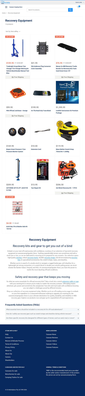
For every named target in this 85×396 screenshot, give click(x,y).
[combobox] (47, 10)
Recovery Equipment (14, 13)
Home (4, 13)
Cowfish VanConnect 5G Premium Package (67, 112)
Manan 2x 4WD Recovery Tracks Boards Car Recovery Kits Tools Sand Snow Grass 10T (66, 68)
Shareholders (9, 360)
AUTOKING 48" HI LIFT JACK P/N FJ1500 (17, 189)
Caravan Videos (51, 344)
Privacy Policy (10, 347)
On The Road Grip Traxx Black (41, 110)
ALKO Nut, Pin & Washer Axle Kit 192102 (16, 228)
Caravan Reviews (52, 338)
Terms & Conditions (12, 344)
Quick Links (79, 2)
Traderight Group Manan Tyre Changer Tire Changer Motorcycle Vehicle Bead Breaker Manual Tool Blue (17, 69)
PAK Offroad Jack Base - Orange (16, 110)
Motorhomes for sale (12, 374)
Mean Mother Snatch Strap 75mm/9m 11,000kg (65, 150)
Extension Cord (36, 149)
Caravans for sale (11, 371)
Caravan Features (52, 347)
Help (6, 334)
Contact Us (9, 338)
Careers (8, 357)
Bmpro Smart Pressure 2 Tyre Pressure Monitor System (16, 150)
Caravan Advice (51, 341)
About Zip (8, 354)
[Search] (70, 10)
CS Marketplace (11, 389)
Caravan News (51, 334)
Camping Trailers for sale (14, 377)
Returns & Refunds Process (14, 341)
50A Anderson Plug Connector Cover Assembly (41, 67)
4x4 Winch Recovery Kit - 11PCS (66, 188)
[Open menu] (6, 7)
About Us (8, 350)
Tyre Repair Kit (36, 188)
